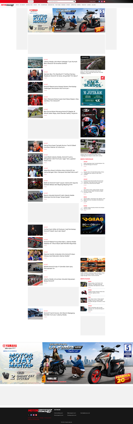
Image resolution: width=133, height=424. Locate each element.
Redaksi (42, 417)
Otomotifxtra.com (58, 413)
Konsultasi (29, 4)
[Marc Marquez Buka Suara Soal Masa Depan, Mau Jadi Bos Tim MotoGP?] (35, 99)
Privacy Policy (35, 417)
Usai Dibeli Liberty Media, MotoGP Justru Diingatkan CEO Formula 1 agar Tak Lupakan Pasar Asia (60, 158)
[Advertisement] (21, 29)
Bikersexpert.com (71, 413)
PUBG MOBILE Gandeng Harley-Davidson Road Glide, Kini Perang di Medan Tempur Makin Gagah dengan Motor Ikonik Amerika (92, 274)
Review (63, 4)
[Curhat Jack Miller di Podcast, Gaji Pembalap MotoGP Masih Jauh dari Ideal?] (35, 230)
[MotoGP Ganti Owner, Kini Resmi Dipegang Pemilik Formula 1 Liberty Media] (35, 314)
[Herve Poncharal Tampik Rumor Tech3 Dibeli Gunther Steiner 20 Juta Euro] (35, 146)
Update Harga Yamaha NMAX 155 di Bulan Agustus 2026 (96, 292)
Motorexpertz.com (58, 415)
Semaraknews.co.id (85, 413)
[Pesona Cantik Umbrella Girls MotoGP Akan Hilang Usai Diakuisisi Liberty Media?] (35, 255)
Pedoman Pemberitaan (33, 419)
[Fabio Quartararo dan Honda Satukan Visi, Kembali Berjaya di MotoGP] (83, 308)
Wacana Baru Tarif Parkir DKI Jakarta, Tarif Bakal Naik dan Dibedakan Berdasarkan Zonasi (94, 200)
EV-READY (22, 4)
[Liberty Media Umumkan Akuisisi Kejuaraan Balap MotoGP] (35, 280)
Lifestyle (73, 4)
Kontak (29, 417)
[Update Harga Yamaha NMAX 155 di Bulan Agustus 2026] (83, 292)
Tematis (84, 4)
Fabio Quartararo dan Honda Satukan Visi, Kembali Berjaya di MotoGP (94, 164)
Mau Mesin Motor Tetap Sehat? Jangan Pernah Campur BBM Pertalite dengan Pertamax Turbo (93, 191)
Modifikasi (44, 4)
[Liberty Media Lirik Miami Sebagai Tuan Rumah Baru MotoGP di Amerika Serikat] (35, 62)
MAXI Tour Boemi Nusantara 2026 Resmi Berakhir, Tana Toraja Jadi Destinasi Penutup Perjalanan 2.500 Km (91, 72)
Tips (39, 4)
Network (31, 1)
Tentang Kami (47, 417)
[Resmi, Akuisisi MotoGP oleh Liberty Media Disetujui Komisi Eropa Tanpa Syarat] (35, 196)
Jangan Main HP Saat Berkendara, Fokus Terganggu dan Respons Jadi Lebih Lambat (91, 155)
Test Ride (57, 4)
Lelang (94, 4)
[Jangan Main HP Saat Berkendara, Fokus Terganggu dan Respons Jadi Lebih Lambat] (92, 146)
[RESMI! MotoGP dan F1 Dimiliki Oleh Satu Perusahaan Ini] (35, 267)
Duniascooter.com (71, 415)
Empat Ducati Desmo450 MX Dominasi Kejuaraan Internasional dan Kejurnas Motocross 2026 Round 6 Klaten (93, 182)
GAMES (89, 4)
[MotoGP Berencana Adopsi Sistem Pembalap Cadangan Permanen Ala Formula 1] (35, 87)
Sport (68, 4)
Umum (35, 4)
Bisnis (79, 4)
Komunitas (51, 4)
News (17, 4)
